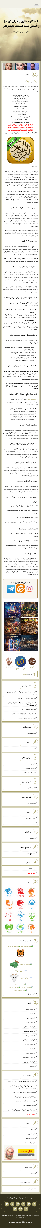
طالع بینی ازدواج (31, 803)
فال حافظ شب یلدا (31, 1138)
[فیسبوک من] (23, 1204)
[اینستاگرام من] (18, 1204)
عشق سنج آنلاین (31, 853)
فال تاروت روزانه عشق (29, 1057)
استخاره (28, 74)
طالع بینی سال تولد (30, 993)
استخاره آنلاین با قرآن (32, 399)
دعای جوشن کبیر (31, 818)
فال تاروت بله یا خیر (30, 1061)
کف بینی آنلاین (32, 787)
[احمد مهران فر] (33, 66)
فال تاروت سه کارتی (30, 1026)
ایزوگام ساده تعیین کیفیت (28, 1105)
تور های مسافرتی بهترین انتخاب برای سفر (24, 1092)
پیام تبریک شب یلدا (30, 1142)
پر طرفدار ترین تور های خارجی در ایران (25, 1096)
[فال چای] (29, 643)
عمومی (25, 673)
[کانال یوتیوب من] (20, 1208)
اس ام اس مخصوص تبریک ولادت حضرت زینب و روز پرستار (22, 692)
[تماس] (12, 1204)
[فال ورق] (12, 643)
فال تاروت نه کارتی (30, 1044)
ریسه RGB (32, 868)
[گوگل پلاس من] (26, 1208)
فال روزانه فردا (31, 1188)
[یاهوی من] (34, 1204)
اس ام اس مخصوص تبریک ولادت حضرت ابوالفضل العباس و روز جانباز (22, 703)
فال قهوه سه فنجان (30, 768)
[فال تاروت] (29, 610)
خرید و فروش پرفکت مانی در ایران (26, 1100)
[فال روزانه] (12, 610)
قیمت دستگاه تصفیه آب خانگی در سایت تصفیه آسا (21, 1081)
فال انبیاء (33, 748)
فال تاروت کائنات (31, 1022)
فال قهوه (33, 763)
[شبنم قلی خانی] (9, 66)
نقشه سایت (12, 1222)
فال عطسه (33, 1173)
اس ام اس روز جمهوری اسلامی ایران (26, 717)
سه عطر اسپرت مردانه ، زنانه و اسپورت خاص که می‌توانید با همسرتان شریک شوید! (23, 1086)
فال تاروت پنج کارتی (30, 1035)
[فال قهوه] (29, 626)
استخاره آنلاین (32, 733)
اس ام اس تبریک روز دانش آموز (27, 698)
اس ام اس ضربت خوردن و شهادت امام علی (24, 713)
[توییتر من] (7, 1204)
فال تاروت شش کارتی (29, 1039)
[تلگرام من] (29, 1204)
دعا (35, 822)
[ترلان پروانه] (21, 66)
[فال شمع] (12, 626)
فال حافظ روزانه (31, 1133)
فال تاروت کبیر (31, 1013)
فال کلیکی (33, 838)
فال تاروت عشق (31, 1052)
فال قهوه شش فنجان (30, 772)
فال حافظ (33, 1129)
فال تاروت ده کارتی (30, 1048)
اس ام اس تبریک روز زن (29, 709)
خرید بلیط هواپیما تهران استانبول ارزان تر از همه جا (22, 1109)
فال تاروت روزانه (31, 1009)
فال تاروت (33, 1066)
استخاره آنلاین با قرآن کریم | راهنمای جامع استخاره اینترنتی (21, 23)
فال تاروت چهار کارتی (30, 1031)
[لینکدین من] (15, 1208)
